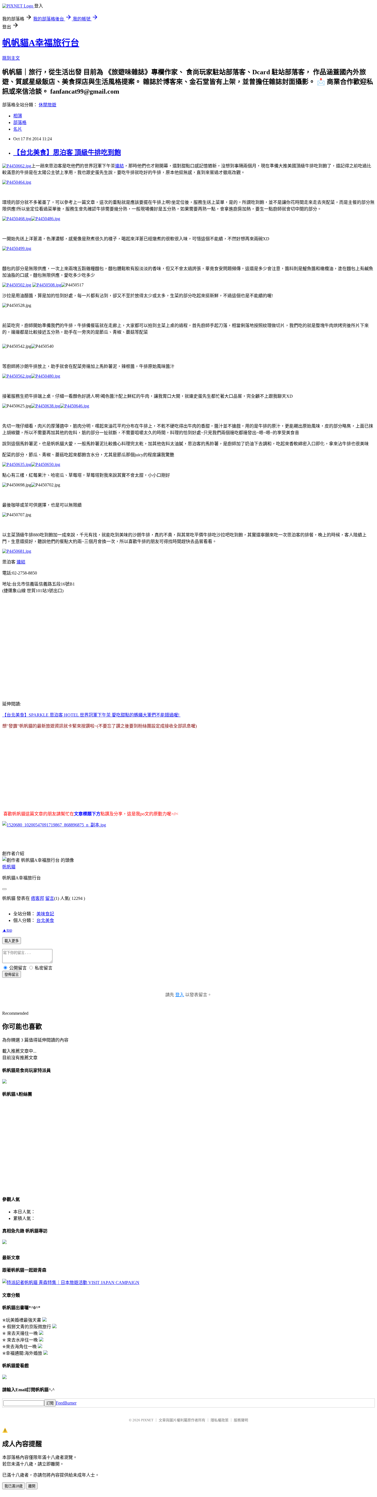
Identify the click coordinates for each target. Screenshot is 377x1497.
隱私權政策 (220, 1420)
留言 (49, 898)
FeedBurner (66, 1403)
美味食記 (45, 913)
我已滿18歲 (13, 1486)
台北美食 (45, 920)
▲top (7, 930)
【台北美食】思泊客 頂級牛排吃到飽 (67, 152)
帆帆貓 (8, 867)
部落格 (19, 122)
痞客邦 (37, 898)
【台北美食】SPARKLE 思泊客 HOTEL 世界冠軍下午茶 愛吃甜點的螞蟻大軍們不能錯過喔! (91, 715)
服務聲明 (241, 1420)
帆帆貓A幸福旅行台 (40, 43)
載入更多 (11, 941)
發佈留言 (11, 974)
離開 (31, 1486)
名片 (17, 129)
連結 (119, 166)
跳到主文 (11, 58)
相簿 (17, 116)
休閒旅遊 (47, 104)
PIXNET (147, 1420)
